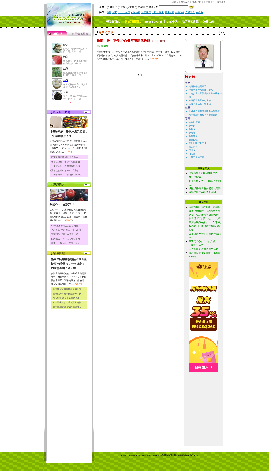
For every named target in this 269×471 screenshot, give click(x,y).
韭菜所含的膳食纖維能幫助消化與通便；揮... (75, 73)
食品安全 (190, 12)
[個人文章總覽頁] (202, 69)
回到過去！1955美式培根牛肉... (66, 238)
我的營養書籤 (190, 21)
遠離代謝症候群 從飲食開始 (203, 192)
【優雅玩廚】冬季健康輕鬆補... (66, 166)
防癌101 (221, 2)
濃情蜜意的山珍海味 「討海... (65, 170)
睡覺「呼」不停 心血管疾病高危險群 (123, 40)
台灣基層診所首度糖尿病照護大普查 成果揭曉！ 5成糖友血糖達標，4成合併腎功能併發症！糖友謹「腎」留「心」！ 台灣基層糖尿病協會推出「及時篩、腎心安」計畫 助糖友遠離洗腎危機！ (205, 218)
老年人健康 (124, 12)
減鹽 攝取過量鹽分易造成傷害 (205, 188)
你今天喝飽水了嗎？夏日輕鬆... (68, 302)
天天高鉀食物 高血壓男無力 (203, 249)
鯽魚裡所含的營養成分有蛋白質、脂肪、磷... (75, 50)
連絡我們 (196, 2)
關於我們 (185, 2)
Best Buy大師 (153, 21)
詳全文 (69, 152)
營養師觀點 (113, 21)
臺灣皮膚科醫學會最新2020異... (68, 293)
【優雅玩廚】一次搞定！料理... (66, 175)
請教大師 (208, 21)
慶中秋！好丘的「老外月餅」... (66, 243)
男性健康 (169, 12)
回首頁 (175, 2)
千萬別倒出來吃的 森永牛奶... (65, 234)
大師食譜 (172, 21)
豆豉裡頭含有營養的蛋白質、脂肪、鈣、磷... (75, 97)
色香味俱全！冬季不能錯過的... (66, 161)
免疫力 (199, 12)
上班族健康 (158, 12)
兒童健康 (146, 12)
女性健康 (135, 12)
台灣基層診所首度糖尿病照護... (68, 289)
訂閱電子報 (209, 2)
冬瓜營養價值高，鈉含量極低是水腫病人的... (75, 85)
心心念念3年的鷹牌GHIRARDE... (67, 230)
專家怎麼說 (132, 21)
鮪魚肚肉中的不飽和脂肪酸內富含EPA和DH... (75, 62)
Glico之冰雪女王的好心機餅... (65, 225)
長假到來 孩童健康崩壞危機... (67, 298)
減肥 (114, 12)
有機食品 (179, 12)
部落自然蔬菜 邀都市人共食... (65, 157)
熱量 (109, 12)
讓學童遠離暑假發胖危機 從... (67, 307)
